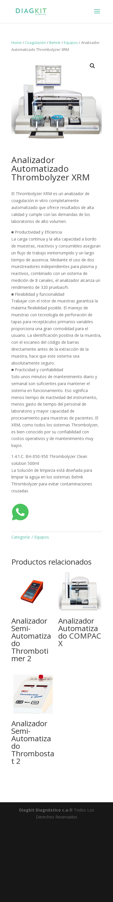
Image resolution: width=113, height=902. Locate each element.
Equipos (71, 42)
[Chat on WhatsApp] (20, 519)
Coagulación (35, 42)
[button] (92, 66)
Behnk (55, 42)
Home (16, 42)
